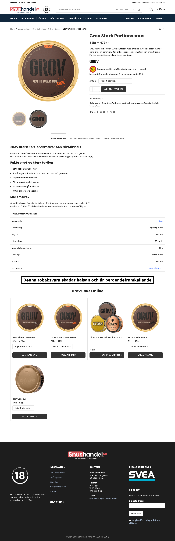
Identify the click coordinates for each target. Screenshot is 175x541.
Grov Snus (55, 29)
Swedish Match (40, 29)
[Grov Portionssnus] (145, 317)
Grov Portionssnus (137, 337)
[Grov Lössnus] (29, 379)
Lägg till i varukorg (113, 89)
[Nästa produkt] (163, 29)
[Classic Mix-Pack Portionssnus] (107, 317)
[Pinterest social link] (107, 112)
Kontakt (54, 491)
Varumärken (24, 29)
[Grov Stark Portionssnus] (68, 317)
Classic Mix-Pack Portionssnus (106, 337)
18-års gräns (56, 477)
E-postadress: (136, 501)
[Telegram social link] (114, 112)
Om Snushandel (57, 472)
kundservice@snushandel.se (103, 498)
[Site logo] (24, 9)
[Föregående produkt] (157, 29)
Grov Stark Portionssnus (63, 337)
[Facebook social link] (97, 112)
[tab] (58, 137)
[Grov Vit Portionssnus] (29, 317)
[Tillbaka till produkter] (160, 29)
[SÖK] (139, 10)
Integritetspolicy (58, 486)
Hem (12, 29)
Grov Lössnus (19, 399)
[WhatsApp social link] (110, 112)
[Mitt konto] (152, 9)
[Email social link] (104, 112)
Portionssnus (118, 103)
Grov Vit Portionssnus (23, 337)
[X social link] (101, 112)
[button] (107, 355)
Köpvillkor (54, 482)
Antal (92, 81)
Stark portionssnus (134, 103)
